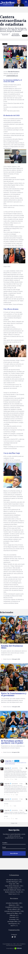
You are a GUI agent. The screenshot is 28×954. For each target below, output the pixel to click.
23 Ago (20, 768)
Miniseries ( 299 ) (14, 905)
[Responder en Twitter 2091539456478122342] (5, 795)
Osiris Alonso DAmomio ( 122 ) (14, 886)
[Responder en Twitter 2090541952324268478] (5, 818)
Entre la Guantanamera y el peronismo (13, 694)
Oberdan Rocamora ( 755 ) (14, 879)
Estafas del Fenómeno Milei (12, 647)
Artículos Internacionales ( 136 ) (14, 911)
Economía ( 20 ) (14, 919)
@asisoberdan (15, 768)
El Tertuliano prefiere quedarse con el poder (12, 742)
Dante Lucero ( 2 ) (14, 894)
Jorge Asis (7, 768)
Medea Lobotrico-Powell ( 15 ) (14, 892)
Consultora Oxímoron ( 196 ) (14, 907)
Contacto (14, 934)
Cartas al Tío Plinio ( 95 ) (14, 913)
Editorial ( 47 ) (14, 915)
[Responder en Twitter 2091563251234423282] (5, 779)
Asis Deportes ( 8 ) (14, 923)
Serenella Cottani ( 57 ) (14, 888)
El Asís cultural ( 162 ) (14, 909)
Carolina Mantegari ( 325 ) (14, 881)
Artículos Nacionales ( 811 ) (14, 903)
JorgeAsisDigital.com (12, 75)
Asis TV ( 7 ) (14, 925)
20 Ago (20, 810)
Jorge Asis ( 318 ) (14, 883)
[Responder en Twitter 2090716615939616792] (5, 806)
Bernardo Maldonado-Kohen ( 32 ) (14, 890)
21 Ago (20, 799)
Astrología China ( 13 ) (14, 921)
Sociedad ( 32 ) (14, 917)
